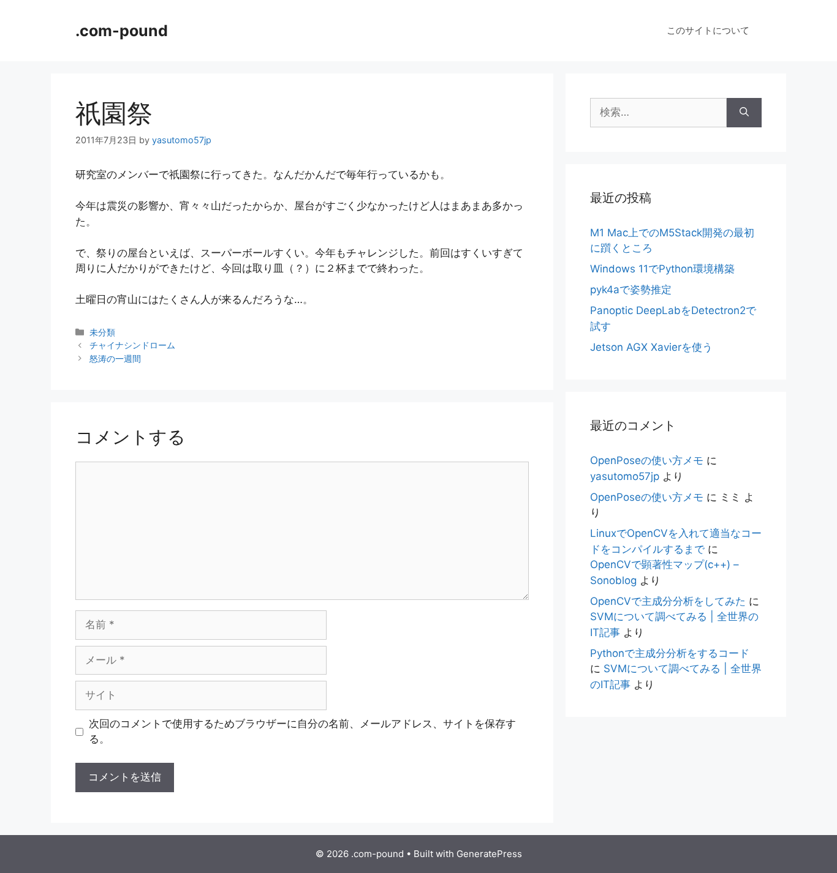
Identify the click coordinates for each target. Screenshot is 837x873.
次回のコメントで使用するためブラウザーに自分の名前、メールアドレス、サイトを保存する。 (302, 732)
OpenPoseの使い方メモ (646, 460)
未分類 (102, 332)
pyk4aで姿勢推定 (631, 289)
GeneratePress (489, 854)
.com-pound (121, 30)
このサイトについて (708, 30)
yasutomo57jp (624, 476)
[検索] (744, 112)
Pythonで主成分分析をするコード (669, 653)
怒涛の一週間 (115, 358)
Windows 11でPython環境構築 (662, 269)
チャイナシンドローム (132, 345)
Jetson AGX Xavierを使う (651, 347)
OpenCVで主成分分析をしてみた (668, 601)
